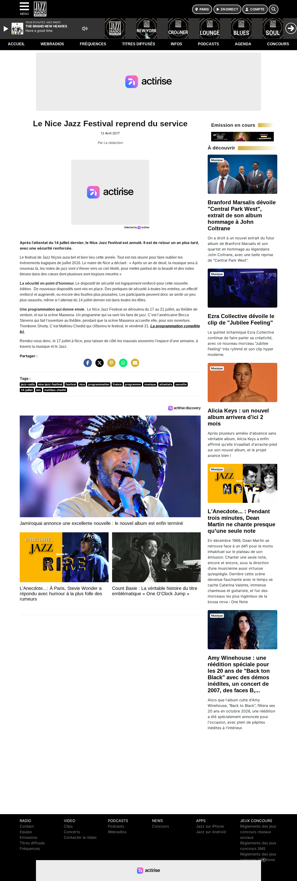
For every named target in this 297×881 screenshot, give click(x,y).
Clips (68, 826)
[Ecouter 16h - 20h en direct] (242, 136)
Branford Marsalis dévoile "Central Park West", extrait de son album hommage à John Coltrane (242, 215)
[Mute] (84, 28)
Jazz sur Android (211, 831)
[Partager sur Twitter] (98, 365)
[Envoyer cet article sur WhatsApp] (122, 365)
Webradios (52, 44)
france (117, 384)
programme (133, 384)
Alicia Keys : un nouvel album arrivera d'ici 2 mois (238, 417)
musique (150, 384)
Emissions (28, 837)
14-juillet (27, 390)
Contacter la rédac (80, 837)
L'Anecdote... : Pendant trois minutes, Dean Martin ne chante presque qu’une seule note (241, 521)
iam (38, 390)
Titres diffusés (138, 44)
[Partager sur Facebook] (86, 365)
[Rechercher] (273, 9)
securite (181, 384)
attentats (165, 384)
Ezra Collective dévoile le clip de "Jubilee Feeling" (241, 319)
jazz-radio (28, 384)
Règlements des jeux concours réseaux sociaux (258, 832)
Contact (27, 826)
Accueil (16, 44)
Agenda (243, 44)
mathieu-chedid (55, 390)
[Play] (6, 29)
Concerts (72, 831)
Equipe (26, 831)
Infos (176, 44)
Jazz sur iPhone (210, 826)
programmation (98, 384)
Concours (278, 44)
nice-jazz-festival (50, 384)
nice (82, 384)
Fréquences (93, 44)
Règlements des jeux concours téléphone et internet (258, 860)
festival (71, 384)
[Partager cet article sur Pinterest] (110, 365)
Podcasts (208, 44)
